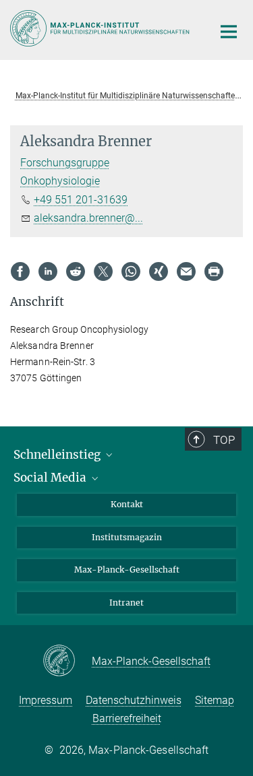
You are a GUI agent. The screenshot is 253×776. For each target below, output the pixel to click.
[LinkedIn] (48, 271)
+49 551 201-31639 (81, 199)
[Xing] (158, 271)
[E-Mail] (186, 271)
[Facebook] (20, 271)
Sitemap (214, 700)
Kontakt (127, 504)
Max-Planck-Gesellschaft (126, 569)
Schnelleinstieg (58, 454)
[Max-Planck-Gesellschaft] (67, 661)
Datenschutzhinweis (133, 700)
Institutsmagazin (127, 537)
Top (224, 440)
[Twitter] (103, 271)
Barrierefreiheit (126, 718)
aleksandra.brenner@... (88, 218)
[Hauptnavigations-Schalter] (228, 31)
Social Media (51, 477)
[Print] (214, 271)
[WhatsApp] (131, 271)
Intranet (126, 602)
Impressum (45, 700)
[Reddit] (75, 271)
